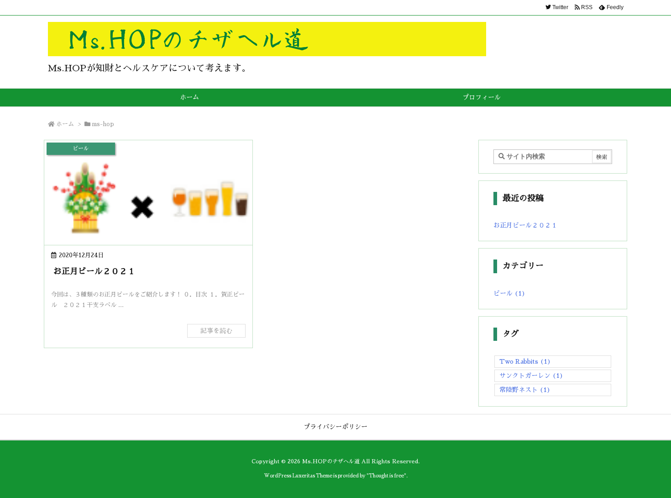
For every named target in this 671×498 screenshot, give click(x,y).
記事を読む (216, 331)
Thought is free (386, 475)
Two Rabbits (525, 361)
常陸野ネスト (524, 390)
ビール (509, 293)
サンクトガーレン (531, 375)
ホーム (65, 124)
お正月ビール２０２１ (94, 271)
